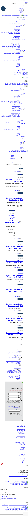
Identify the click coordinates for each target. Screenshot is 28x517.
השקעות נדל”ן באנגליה (15, 45)
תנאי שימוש (23, 456)
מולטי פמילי (23, 434)
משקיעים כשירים (22, 88)
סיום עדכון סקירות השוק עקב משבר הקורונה (14, 179)
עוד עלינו (18, 57)
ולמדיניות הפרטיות (17, 407)
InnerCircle (23, 454)
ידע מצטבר (18, 26)
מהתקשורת (18, 63)
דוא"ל (19, 397)
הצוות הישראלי (17, 36)
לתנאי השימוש (11, 406)
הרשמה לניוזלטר (22, 449)
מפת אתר (23, 459)
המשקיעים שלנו (17, 29)
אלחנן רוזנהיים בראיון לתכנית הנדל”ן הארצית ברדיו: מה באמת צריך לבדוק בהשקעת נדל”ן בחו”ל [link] (13, 362)
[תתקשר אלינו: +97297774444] (22, 15)
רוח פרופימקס (17, 38)
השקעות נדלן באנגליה (21, 431)
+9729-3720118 (5, 496)
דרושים (23, 460)
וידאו (19, 65)
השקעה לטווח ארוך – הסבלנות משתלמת (12, 53)
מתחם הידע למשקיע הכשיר (14, 23)
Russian (23, 462)
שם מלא (19, 392)
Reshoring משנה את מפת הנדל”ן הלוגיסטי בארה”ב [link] (14, 367)
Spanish (21, 11)
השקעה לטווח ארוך (21, 445)
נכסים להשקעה (22, 433)
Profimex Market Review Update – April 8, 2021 (14, 304)
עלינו (24, 93)
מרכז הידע (23, 123)
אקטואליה (18, 66)
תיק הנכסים (23, 136)
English (21, 7)
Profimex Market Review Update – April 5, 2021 (14, 318)
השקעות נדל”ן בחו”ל (16, 42)
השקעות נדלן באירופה (21, 430)
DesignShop (24, 510)
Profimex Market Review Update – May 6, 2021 (14, 198)
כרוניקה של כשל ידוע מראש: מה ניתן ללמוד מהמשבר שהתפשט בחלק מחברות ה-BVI (13, 354)
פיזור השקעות (22, 444)
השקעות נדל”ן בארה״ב (15, 43)
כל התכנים (13, 153)
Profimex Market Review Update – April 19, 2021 (14, 260)
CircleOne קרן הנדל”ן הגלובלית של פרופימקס (11, 46)
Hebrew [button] (21, 8)
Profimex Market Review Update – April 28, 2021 (10, 218)
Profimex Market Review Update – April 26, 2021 (14, 246)
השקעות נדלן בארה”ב (21, 429)
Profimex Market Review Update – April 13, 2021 (14, 275)
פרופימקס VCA (17, 30)
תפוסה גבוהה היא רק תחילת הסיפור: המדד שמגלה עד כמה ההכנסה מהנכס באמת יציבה (13, 377)
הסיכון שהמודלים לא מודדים (15, 357)
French (21, 9)
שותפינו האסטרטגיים (16, 37)
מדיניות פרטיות (22, 455)
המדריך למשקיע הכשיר (15, 21)
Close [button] (22, 346)
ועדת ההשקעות (17, 27)
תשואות (18, 31)
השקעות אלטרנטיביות (21, 119)
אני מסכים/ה (14, 407)
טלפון (19, 395)
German (21, 10)
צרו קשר (23, 137)
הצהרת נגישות (22, 458)
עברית (24, 141)
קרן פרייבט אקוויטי (21, 432)
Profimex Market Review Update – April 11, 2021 (14, 289)
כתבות (19, 58)
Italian (21, 12)
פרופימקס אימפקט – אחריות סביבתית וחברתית (10, 32)
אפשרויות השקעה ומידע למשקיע (18, 108)
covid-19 (20, 174)
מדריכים (18, 59)
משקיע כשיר (22, 425)
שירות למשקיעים (22, 443)
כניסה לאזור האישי (21, 139)
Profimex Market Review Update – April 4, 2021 (14, 332)
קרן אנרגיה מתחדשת (21, 436)
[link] (25, 15)
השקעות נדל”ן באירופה (15, 44)
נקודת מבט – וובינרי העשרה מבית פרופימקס (11, 60)
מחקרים (18, 64)
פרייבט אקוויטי (17, 52)
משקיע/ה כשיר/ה (9, 409)
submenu (21, 20)
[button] (22, 3)
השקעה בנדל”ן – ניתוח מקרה (14, 33)
